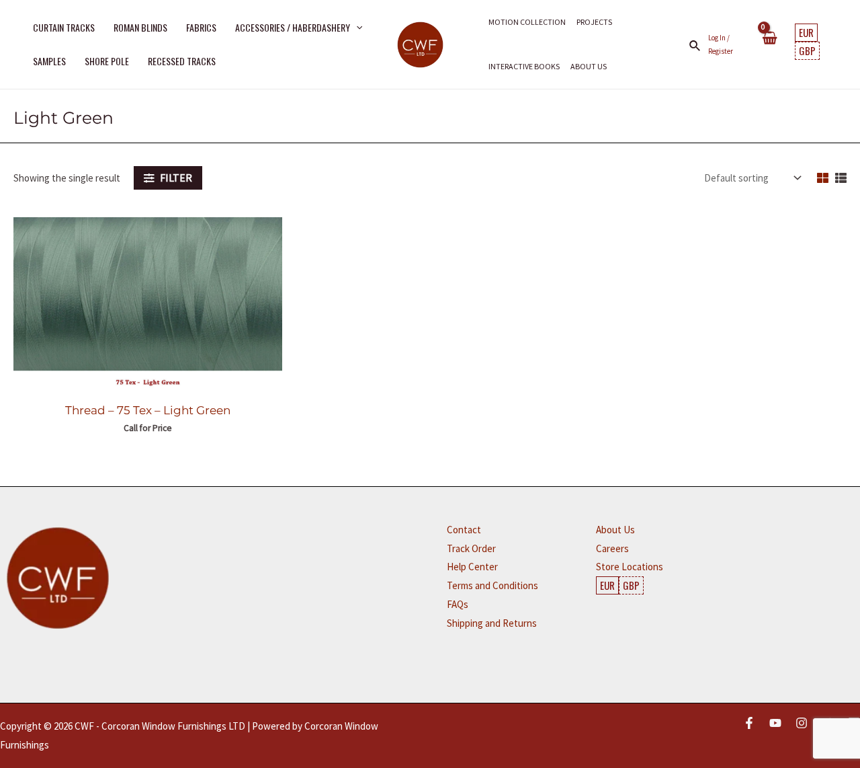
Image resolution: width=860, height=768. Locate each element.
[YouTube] (775, 723)
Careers (612, 548)
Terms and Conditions (492, 585)
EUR (806, 32)
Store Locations (629, 566)
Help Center (472, 566)
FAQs (457, 604)
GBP (807, 50)
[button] (356, 27)
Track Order (471, 548)
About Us (615, 529)
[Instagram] (802, 723)
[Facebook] (749, 723)
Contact (464, 529)
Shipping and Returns (492, 623)
